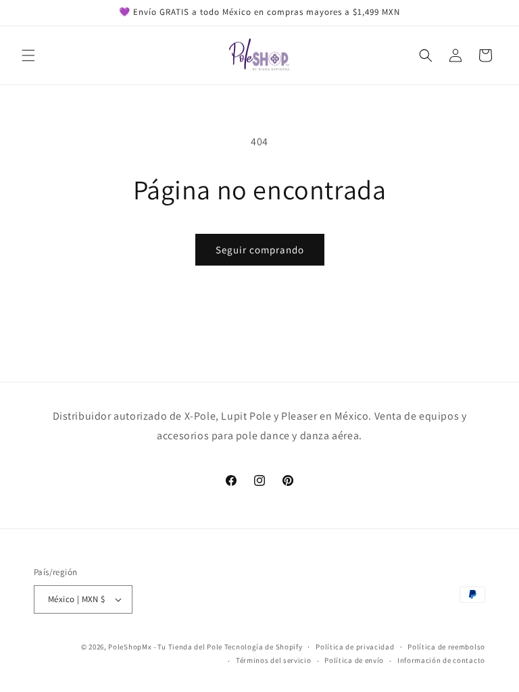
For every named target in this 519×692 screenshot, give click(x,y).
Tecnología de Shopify (263, 646)
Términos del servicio (274, 660)
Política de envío (354, 660)
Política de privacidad (355, 646)
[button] (28, 55)
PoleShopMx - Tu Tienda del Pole (165, 646)
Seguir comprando (260, 249)
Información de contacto (441, 660)
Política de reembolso (446, 646)
